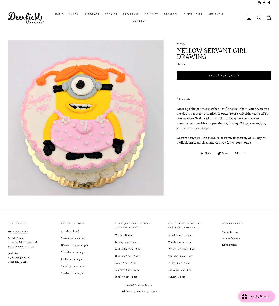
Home (59, 14)
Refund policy (229, 244)
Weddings (91, 14)
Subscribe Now (230, 232)
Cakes (73, 14)
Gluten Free (193, 14)
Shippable (216, 14)
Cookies (111, 14)
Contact (139, 20)
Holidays (151, 14)
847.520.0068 (20, 231)
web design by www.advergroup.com (140, 291)
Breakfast (131, 14)
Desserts (171, 14)
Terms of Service (231, 238)
